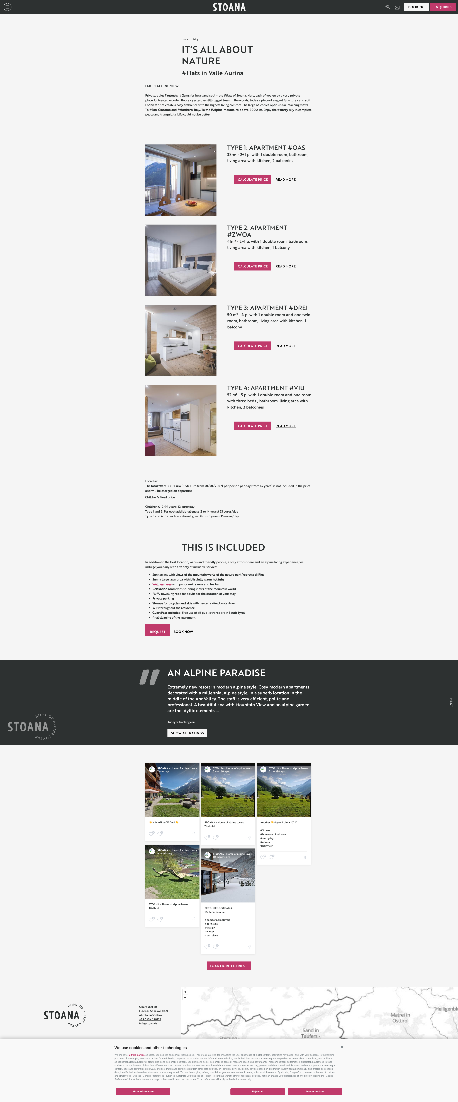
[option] (240, 695)
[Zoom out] (185, 997)
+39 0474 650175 (150, 1019)
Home (185, 39)
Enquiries (443, 7)
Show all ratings (187, 733)
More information (143, 1091)
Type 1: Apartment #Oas (266, 147)
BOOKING (416, 7)
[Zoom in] (185, 992)
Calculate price (253, 179)
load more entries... (229, 965)
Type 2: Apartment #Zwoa (257, 231)
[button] (342, 1047)
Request (157, 631)
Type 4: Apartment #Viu (266, 387)
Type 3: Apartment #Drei (267, 307)
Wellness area (162, 584)
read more (286, 179)
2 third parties (137, 1055)
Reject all (257, 1091)
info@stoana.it (148, 1023)
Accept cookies (314, 1091)
